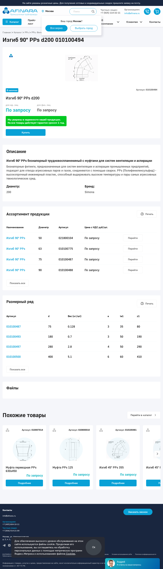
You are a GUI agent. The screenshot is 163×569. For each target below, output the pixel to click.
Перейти (133, 238)
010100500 (13, 356)
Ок (93, 547)
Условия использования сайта (122, 554)
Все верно (56, 28)
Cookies (70, 553)
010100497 (13, 346)
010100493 (13, 336)
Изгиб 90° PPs (15, 238)
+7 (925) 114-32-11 (110, 12)
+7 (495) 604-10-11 (11, 524)
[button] (48, 11)
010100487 (13, 326)
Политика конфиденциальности (145, 554)
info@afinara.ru (132, 13)
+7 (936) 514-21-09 (11, 530)
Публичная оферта (9, 556)
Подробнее (24, 483)
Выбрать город (84, 28)
